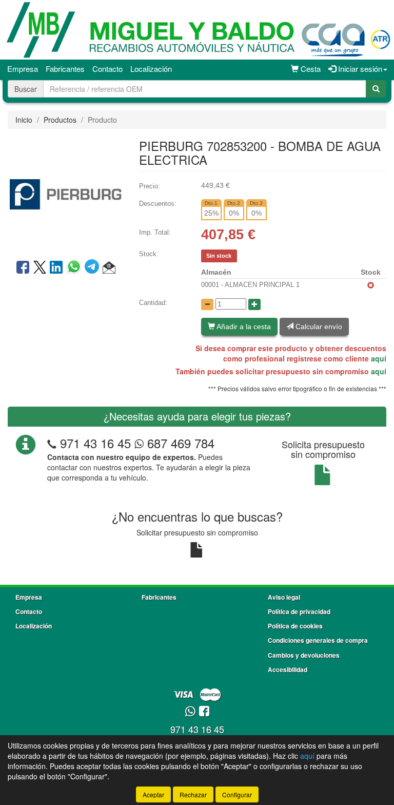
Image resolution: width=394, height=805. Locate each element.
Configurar (237, 794)
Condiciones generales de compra (318, 640)
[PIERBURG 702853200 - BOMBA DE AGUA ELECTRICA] (66, 193)
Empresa (22, 68)
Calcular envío (317, 326)
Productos (60, 119)
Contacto (107, 68)
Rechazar (193, 794)
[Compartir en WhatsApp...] (76, 268)
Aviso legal (284, 597)
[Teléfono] (51, 443)
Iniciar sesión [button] (359, 68)
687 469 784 (179, 443)
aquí (378, 358)
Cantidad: (153, 302)
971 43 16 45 (95, 443)
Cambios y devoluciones (304, 655)
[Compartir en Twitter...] (39, 268)
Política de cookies (295, 625)
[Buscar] (376, 89)
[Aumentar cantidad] (254, 304)
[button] (109, 268)
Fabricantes (65, 68)
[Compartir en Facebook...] (23, 268)
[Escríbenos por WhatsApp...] (190, 711)
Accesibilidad (287, 669)
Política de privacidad (299, 611)
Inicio (23, 119)
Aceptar (153, 794)
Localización (151, 68)
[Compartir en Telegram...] (94, 268)
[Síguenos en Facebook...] (204, 711)
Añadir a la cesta (243, 326)
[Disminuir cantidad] (207, 304)
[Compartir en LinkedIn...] (56, 268)
